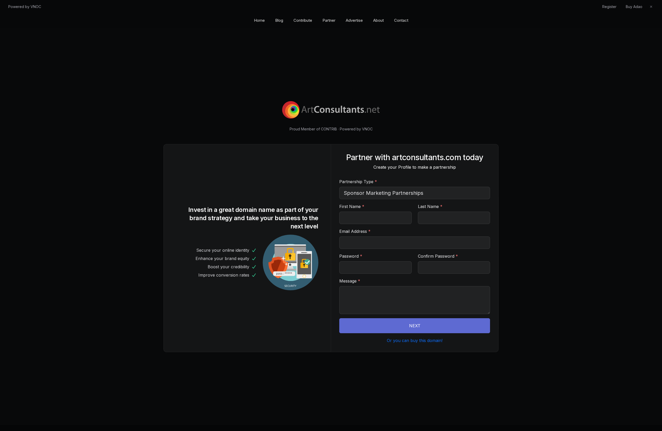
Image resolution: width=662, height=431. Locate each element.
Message (349, 281)
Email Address (355, 231)
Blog (279, 20)
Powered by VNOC (24, 6)
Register (609, 6)
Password (350, 256)
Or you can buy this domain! (414, 340)
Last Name (430, 206)
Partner (328, 20)
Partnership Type (358, 181)
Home (259, 20)
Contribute (303, 20)
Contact (401, 20)
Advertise (354, 20)
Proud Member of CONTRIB (313, 129)
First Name (351, 206)
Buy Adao (634, 6)
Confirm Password (438, 256)
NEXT (414, 325)
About (378, 20)
